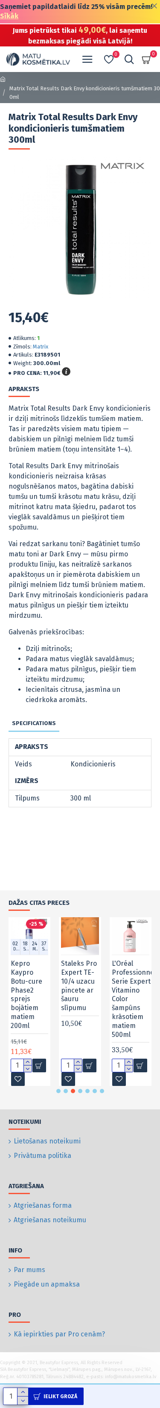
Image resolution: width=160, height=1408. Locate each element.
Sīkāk (9, 16)
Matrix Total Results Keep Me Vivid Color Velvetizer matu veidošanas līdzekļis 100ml (93, 998)
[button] (58, 1091)
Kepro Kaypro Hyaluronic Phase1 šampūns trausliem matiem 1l (41, 990)
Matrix (40, 346)
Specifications (34, 723)
